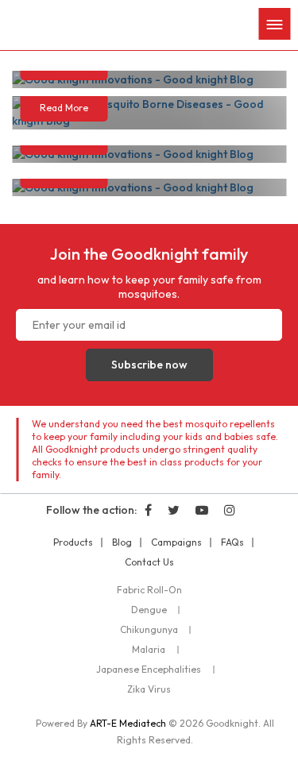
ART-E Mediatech (128, 723)
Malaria (148, 650)
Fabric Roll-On (149, 590)
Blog (122, 542)
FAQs (232, 542)
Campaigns (176, 542)
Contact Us (149, 562)
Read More (64, 108)
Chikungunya (149, 630)
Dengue (149, 610)
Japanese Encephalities (148, 670)
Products (73, 542)
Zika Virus (149, 689)
